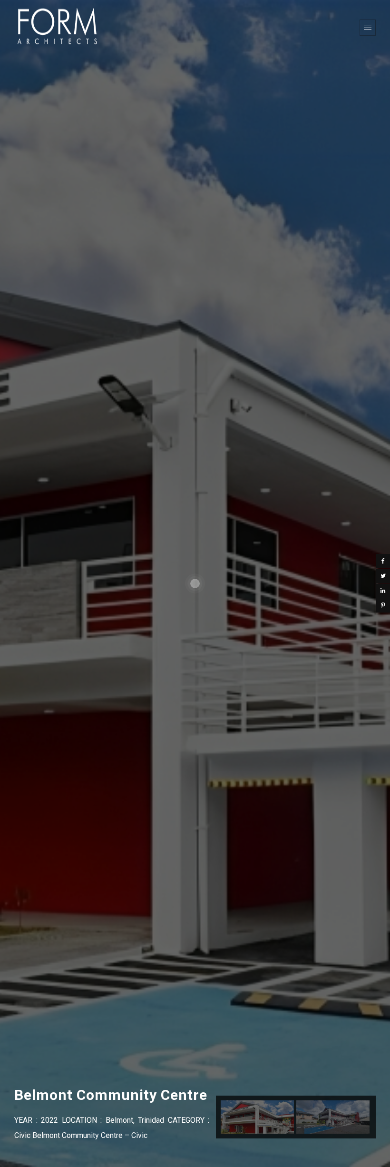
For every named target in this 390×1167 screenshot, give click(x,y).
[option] (257, 1117)
